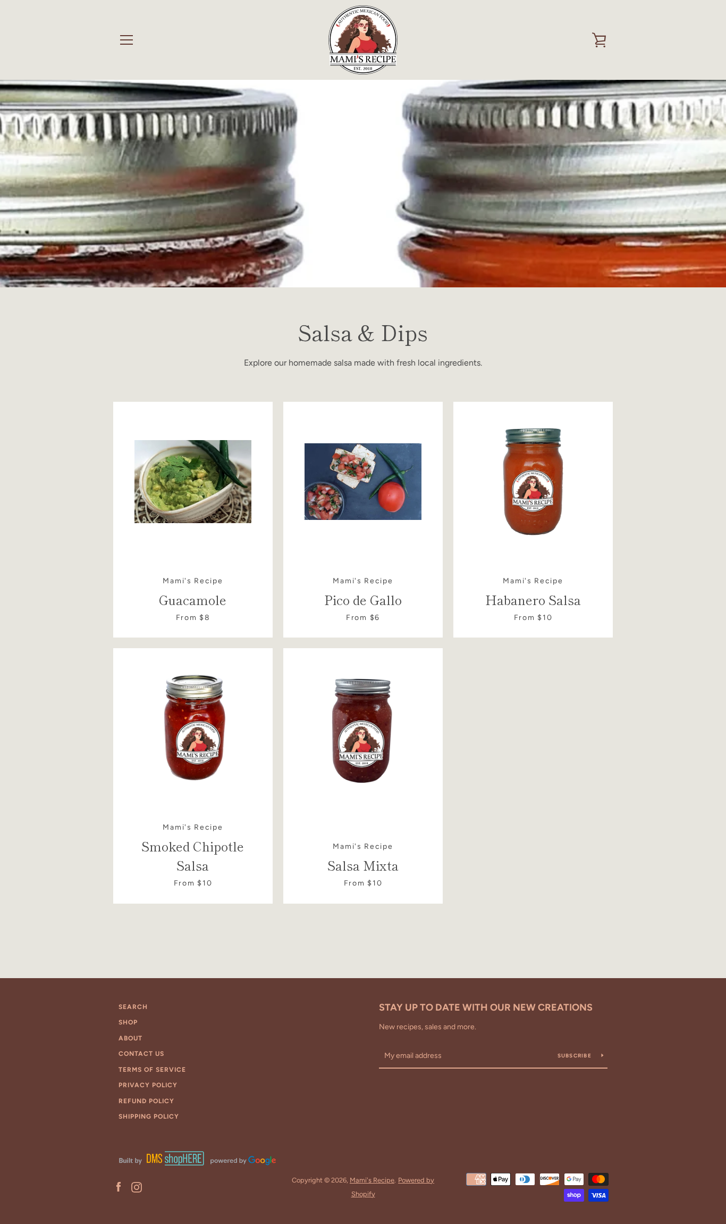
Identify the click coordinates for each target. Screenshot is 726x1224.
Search (133, 1007)
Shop (128, 1022)
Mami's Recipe (372, 1180)
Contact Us (141, 1053)
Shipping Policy (149, 1116)
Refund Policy (146, 1101)
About (130, 1038)
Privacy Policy (148, 1085)
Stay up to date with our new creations (486, 1007)
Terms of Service (152, 1069)
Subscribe (576, 1055)
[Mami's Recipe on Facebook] (118, 1186)
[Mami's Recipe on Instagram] (136, 1186)
